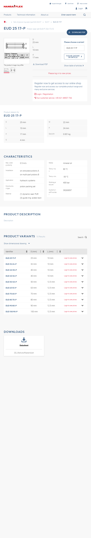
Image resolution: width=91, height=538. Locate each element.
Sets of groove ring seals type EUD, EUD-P (27, 22)
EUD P (47, 22)
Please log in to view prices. (59, 73)
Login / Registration (44, 94)
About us (44, 14)
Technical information (26, 14)
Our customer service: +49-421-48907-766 (54, 98)
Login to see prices (70, 258)
